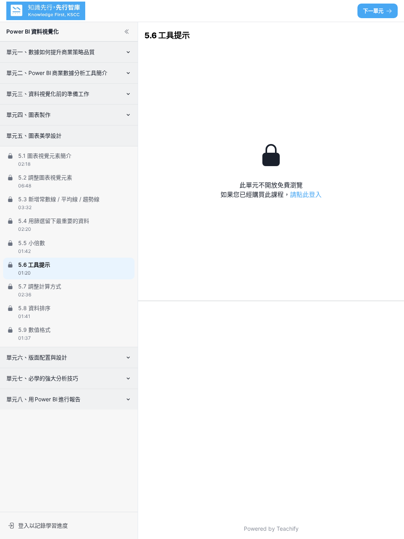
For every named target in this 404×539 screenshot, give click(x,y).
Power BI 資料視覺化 (32, 31)
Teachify (288, 528)
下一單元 (373, 10)
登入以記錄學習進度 (43, 525)
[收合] (126, 31)
